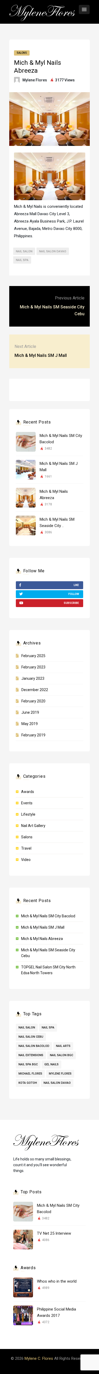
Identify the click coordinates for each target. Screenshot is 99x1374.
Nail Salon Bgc (61, 1055)
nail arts (63, 1046)
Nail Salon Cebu (30, 1036)
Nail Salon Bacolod (33, 1046)
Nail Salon (24, 251)
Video (26, 860)
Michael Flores (30, 1073)
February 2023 (33, 667)
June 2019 (30, 712)
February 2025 (33, 656)
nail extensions (30, 1055)
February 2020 (33, 701)
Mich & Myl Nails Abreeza (42, 939)
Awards (27, 792)
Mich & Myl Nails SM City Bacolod (48, 916)
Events (26, 803)
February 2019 (33, 735)
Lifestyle (28, 814)
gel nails (51, 1064)
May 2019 (29, 724)
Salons (22, 52)
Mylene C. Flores (39, 1358)
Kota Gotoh (27, 1083)
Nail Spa (22, 260)
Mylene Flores (34, 80)
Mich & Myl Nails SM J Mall (41, 355)
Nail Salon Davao (52, 251)
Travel (26, 848)
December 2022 (34, 690)
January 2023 (32, 678)
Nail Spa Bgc (28, 1064)
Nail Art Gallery (33, 826)
